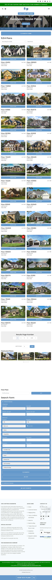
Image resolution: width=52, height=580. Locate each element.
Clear (26, 476)
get (41, 393)
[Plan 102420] (43, 356)
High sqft (28, 406)
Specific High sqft (30, 411)
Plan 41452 (26, 23)
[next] (35, 338)
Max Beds (28, 419)
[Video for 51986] (23, 95)
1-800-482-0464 (46, 512)
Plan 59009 (6, 252)
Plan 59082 (31, 228)
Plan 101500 (31, 252)
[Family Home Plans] (26, 9)
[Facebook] (40, 1)
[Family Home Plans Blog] (50, 1)
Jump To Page (19, 346)
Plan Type (4, 453)
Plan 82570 (5, 323)
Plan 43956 (31, 181)
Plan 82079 (5, 275)
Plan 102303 (6, 228)
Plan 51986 (5, 110)
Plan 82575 (31, 110)
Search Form (26, 33)
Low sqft (4, 406)
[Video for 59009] (23, 237)
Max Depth (28, 443)
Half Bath (30, 426)
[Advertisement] (26, 375)
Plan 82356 (5, 133)
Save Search (26, 488)
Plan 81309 (5, 204)
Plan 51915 (31, 275)
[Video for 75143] (23, 284)
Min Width (4, 437)
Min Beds (4, 419)
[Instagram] (43, 1)
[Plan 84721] (26, 356)
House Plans (7, 28)
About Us (30, 520)
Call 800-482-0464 (26, 13)
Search (26, 472)
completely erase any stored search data (31, 565)
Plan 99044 (31, 299)
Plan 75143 (5, 299)
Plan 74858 (6, 86)
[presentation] (2, 356)
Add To (23, 62)
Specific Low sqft (6, 411)
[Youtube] (45, 1)
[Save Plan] (3, 47)
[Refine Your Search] (34, 578)
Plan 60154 (31, 86)
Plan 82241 (31, 323)
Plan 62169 (31, 133)
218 (32, 338)
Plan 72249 (5, 157)
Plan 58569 (31, 62)
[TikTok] (47, 1)
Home (2, 28)
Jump (32, 346)
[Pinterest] (38, 1)
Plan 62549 (31, 204)
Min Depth (4, 443)
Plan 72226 (5, 181)
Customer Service (32, 509)
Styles (13, 28)
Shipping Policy (31, 512)
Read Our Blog (31, 523)
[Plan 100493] (9, 356)
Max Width (28, 437)
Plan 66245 (31, 157)
